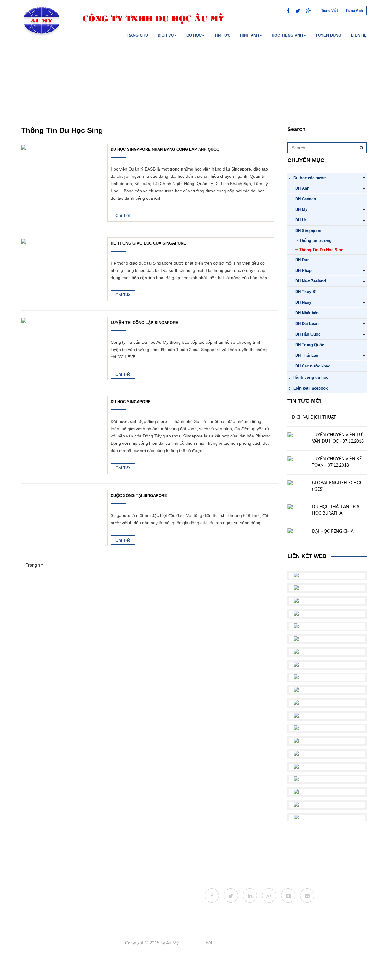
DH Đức (302, 260)
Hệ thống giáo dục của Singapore (148, 243)
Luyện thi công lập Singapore (144, 323)
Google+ (255, 943)
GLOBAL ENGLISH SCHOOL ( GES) (339, 486)
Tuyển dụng (328, 35)
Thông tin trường (315, 240)
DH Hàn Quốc (307, 334)
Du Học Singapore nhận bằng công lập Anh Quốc (165, 149)
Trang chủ (136, 35)
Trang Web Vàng (228, 943)
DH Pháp (303, 270)
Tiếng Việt (329, 10)
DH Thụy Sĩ (305, 291)
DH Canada (305, 199)
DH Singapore (308, 230)
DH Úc (301, 220)
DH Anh (302, 188)
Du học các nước (309, 178)
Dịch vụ (166, 35)
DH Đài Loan (307, 323)
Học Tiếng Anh (287, 35)
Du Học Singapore (131, 402)
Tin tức (222, 35)
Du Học (194, 35)
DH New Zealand (310, 281)
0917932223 (133, 901)
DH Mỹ (301, 209)
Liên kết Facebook (310, 388)
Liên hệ (359, 35)
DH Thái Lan (306, 355)
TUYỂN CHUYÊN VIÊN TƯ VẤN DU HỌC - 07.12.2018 (338, 438)
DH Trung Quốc (309, 345)
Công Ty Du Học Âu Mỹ (112, 910)
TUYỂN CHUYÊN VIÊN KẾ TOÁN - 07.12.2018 (337, 462)
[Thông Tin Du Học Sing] (23, 147)
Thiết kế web (193, 943)
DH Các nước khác (312, 366)
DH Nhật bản (307, 313)
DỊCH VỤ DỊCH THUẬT (314, 417)
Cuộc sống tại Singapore (139, 496)
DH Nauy (303, 302)
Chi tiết (122, 215)
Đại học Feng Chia (332, 531)
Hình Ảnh (249, 35)
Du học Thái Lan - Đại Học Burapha (336, 510)
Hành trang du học (310, 377)
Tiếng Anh (354, 10)
